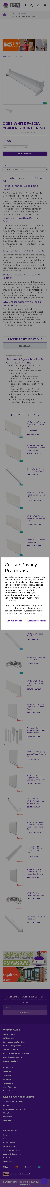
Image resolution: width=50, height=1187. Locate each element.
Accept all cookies (36, 621)
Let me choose (14, 621)
